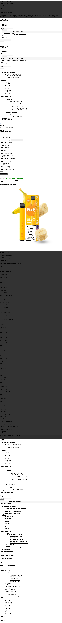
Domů (1, 127)
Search (4, 30)
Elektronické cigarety (7, 255)
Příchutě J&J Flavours (16, 539)
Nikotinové (7, 605)
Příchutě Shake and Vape (14, 535)
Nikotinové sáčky (7, 551)
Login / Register (7, 558)
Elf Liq (6, 526)
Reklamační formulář (7, 429)
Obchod (6, 127)
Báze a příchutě (6, 259)
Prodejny (4, 431)
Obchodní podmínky (7, 425)
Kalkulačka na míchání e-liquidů (9, 428)
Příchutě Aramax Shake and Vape (19, 538)
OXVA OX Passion (10, 530)
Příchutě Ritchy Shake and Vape (19, 543)
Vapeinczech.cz (8, 435)
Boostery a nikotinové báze (15, 548)
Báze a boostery (12, 112)
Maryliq (7, 523)
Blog (3, 433)
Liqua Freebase (9, 516)
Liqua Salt (8, 518)
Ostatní (16, 180)
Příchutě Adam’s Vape (16, 536)
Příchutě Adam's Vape (15, 580)
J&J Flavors (8, 525)
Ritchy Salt (8, 520)
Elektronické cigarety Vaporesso (15, 510)
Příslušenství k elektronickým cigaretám (11, 615)
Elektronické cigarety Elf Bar (13, 511)
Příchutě (9, 99)
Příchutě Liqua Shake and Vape (18, 541)
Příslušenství (5, 260)
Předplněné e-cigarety (10, 589)
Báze (8, 546)
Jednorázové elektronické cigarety (15, 508)
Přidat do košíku (3, 173)
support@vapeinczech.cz (20, 34)
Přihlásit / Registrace (7, 12)
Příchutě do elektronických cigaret (13, 572)
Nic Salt (7, 521)
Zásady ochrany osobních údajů (10, 426)
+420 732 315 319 (7, 1)
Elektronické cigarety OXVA (13, 513)
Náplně (4, 257)
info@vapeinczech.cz (8, 3)
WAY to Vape (8, 528)
